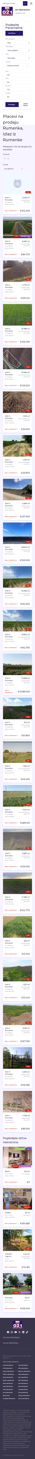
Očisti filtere (25, 104)
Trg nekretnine (23, 1389)
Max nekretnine (23, 1386)
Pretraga (12, 104)
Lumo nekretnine (23, 1398)
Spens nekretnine (8, 1380)
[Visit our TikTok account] (27, 1332)
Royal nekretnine (8, 1371)
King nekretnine (8, 1389)
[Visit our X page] (19, 1332)
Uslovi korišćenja (10, 1343)
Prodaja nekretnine (9, 1398)
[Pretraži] (25, 3)
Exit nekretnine (23, 1383)
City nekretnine (23, 1365)
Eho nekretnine (23, 1377)
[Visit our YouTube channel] (15, 1332)
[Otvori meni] (31, 3)
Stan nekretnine (8, 1383)
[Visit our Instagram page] (12, 1332)
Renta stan (6, 1395)
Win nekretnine (23, 1380)
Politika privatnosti (11, 1337)
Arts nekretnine (8, 1392)
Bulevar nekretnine (24, 1371)
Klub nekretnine (8, 1377)
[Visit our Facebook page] (8, 1332)
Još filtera (14, 33)
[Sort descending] (8, 158)
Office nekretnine (8, 1374)
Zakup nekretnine (24, 1395)
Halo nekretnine (23, 1374)
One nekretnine (23, 1392)
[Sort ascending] (4, 158)
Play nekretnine (8, 1386)
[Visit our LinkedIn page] (23, 1332)
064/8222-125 (20, 13)
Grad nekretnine (8, 1365)
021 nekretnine (7, 1368)
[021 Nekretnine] (7, 11)
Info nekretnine (23, 1368)
